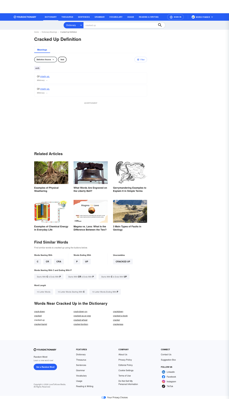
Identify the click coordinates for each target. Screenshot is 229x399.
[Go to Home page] (25, 17)
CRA (58, 261)
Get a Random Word (45, 367)
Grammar (80, 370)
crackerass (118, 324)
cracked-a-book (120, 315)
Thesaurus (81, 359)
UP (86, 261)
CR (47, 261)
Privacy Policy (125, 359)
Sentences (81, 365)
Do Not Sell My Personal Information (128, 382)
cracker (116, 319)
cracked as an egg (82, 315)
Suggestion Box (168, 359)
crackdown (118, 311)
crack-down (39, 311)
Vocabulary (81, 375)
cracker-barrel (40, 324)
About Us (122, 354)
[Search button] (161, 25)
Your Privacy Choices (117, 397)
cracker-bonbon (81, 324)
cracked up (123, 261)
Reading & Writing (84, 386)
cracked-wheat (80, 319)
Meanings (42, 49)
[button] (175, 17)
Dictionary (71, 25)
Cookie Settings (125, 370)
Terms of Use (124, 375)
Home (36, 32)
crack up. (45, 76)
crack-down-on (80, 311)
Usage (79, 380)
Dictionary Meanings (49, 32)
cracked (38, 315)
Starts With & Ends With (49, 276)
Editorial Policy (125, 365)
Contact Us (166, 354)
